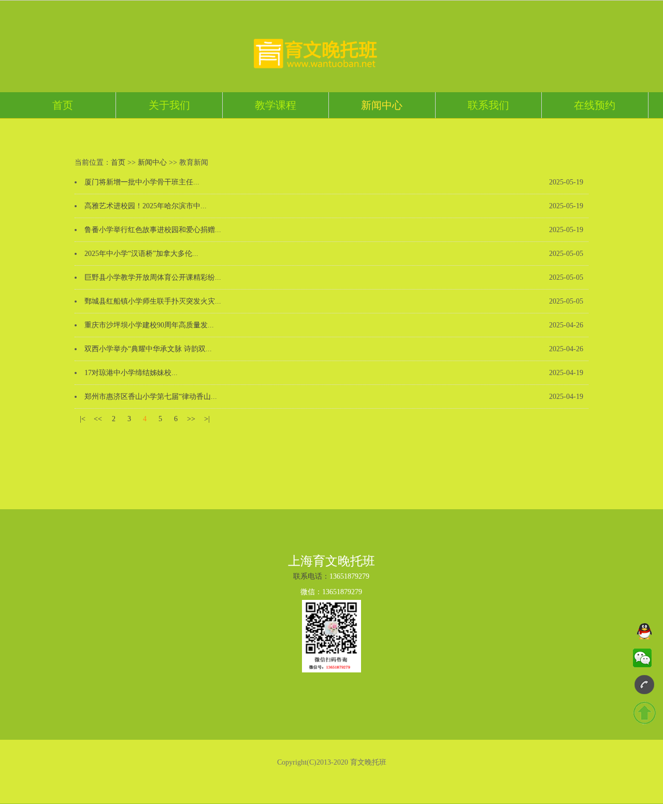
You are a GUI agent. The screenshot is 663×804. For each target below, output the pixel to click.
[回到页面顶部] (644, 713)
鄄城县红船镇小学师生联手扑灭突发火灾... (152, 301)
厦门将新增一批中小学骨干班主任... (141, 182)
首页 (62, 105)
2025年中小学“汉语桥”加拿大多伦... (141, 253)
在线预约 (594, 105)
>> (191, 419)
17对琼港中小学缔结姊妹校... (131, 373)
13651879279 (349, 576)
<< (98, 419)
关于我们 (169, 105)
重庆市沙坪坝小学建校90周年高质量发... (149, 325)
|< (82, 419)
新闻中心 (381, 105)
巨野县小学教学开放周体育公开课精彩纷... (152, 277)
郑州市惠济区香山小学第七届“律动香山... (150, 396)
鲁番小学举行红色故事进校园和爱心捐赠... (152, 230)
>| (207, 419)
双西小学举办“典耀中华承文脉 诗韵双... (148, 349)
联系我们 (488, 105)
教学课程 (275, 105)
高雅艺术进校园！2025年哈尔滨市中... (145, 206)
